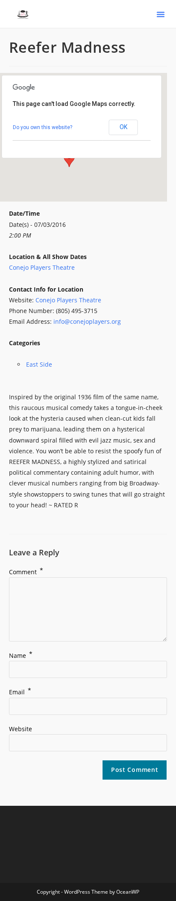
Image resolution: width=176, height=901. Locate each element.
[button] (160, 14)
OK (123, 127)
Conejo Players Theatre (42, 267)
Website (20, 729)
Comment (26, 572)
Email (20, 692)
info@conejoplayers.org (87, 321)
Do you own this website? (42, 127)
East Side (39, 364)
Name (20, 655)
